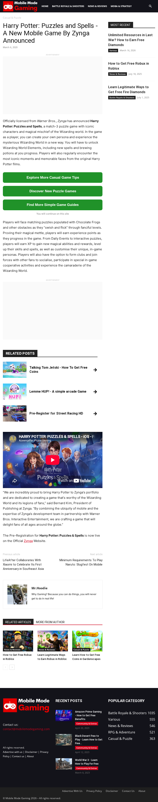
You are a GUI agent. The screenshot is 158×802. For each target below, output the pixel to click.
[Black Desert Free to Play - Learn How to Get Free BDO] (64, 739)
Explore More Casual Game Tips (53, 177)
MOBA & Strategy (121, 6)
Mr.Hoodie (39, 588)
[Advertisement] (52, 85)
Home (45, 6)
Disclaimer (31, 752)
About (30, 756)
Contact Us (128, 791)
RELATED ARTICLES (18, 622)
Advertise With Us (72, 791)
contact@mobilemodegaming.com (26, 729)
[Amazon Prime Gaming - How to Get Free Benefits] (64, 715)
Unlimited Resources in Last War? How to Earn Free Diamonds (130, 40)
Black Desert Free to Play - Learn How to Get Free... (88, 739)
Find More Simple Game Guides (53, 205)
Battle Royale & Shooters (68, 6)
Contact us (18, 756)
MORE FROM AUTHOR (50, 622)
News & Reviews (97, 6)
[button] (150, 6)
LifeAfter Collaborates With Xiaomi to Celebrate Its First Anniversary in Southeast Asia (23, 564)
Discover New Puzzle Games (52, 191)
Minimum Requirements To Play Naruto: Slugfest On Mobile (80, 562)
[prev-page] (5, 667)
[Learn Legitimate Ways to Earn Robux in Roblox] (52, 641)
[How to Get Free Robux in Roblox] (18, 641)
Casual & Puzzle (81, 649)
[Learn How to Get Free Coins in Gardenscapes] (87, 641)
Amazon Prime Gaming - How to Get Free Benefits (88, 715)
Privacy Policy (94, 791)
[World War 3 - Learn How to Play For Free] (64, 764)
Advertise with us (12, 752)
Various (113, 50)
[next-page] (12, 667)
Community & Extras (86, 723)
